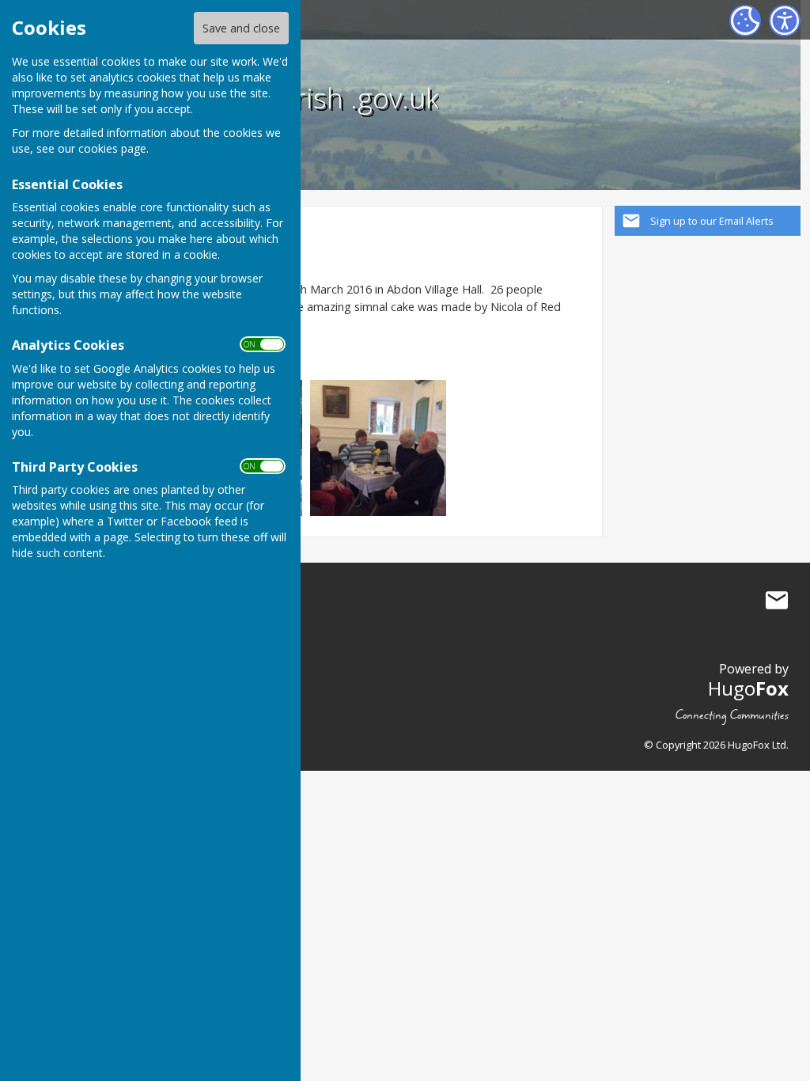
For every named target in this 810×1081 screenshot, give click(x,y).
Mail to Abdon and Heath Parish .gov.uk (777, 600)
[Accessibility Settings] (785, 20)
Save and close (241, 28)
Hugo (748, 688)
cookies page (112, 148)
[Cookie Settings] (745, 20)
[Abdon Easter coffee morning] (378, 446)
